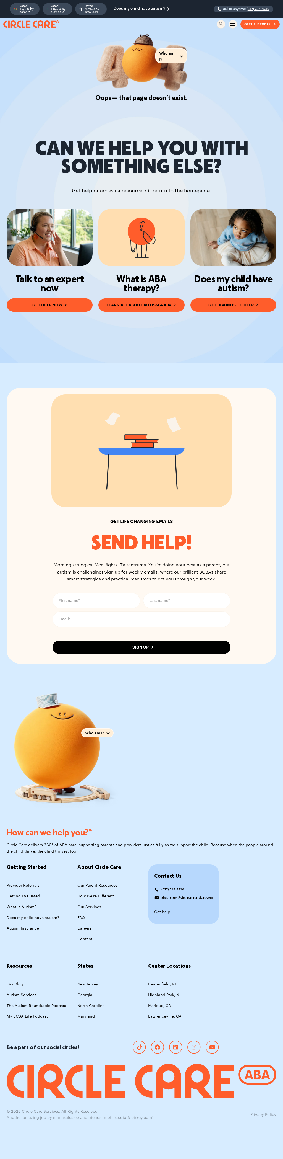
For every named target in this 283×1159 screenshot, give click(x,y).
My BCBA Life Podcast (27, 1016)
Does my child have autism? (139, 9)
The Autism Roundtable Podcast (36, 1006)
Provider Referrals (23, 885)
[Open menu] (233, 24)
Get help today (257, 24)
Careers (84, 928)
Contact (84, 939)
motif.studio (115, 1118)
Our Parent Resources (97, 885)
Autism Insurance (23, 928)
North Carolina (91, 1006)
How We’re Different (95, 896)
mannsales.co (66, 1118)
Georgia (84, 995)
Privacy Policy (263, 1115)
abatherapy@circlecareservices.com (187, 897)
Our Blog (15, 984)
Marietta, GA (159, 1006)
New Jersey (87, 984)
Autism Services (21, 995)
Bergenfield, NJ (162, 984)
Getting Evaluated (23, 896)
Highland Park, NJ (164, 995)
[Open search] (221, 24)
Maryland (86, 1016)
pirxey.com (141, 1118)
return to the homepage (181, 190)
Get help (162, 912)
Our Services (89, 907)
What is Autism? (21, 907)
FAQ (81, 918)
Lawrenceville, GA (165, 1016)
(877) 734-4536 (258, 9)
